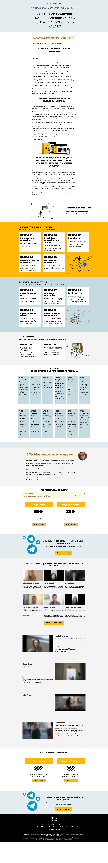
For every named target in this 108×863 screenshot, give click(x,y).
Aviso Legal (32, 826)
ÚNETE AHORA (38, 524)
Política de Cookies (53, 826)
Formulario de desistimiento (54, 829)
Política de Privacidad (42, 826)
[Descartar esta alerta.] (74, 453)
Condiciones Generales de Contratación (69, 826)
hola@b (58, 548)
